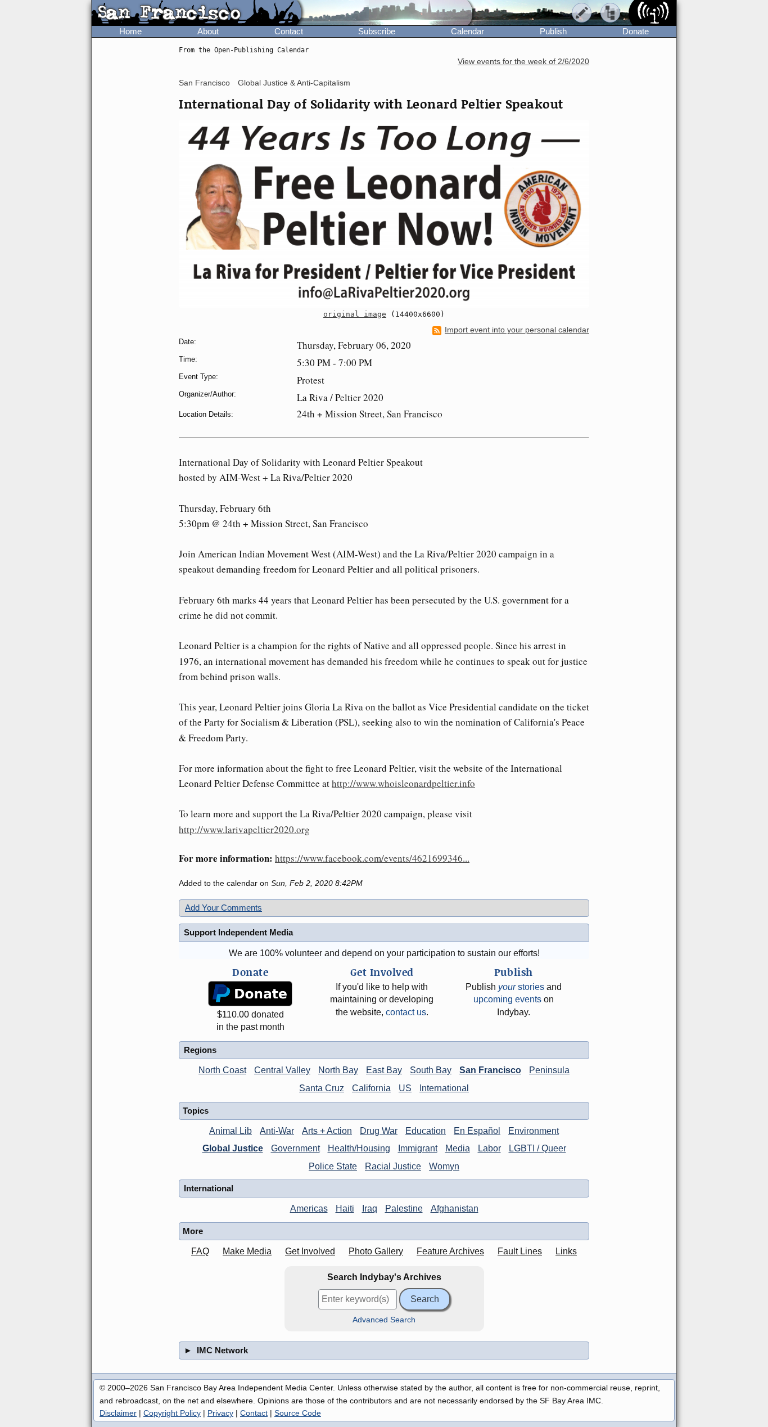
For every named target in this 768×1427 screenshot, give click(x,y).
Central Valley (282, 1070)
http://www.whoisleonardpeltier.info (403, 783)
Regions (200, 1050)
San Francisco (204, 82)
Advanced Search (384, 1320)
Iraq (369, 1208)
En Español (477, 1131)
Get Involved (310, 1251)
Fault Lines (520, 1251)
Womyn (444, 1166)
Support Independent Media (238, 932)
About (208, 31)
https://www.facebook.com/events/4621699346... (372, 858)
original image (354, 314)
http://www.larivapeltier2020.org (244, 829)
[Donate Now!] (250, 993)
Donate (635, 31)
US (405, 1088)
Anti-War (277, 1131)
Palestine (404, 1208)
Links (566, 1251)
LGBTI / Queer (537, 1148)
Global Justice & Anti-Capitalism (294, 82)
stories (521, 987)
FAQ (200, 1251)
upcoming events (507, 999)
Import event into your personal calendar (517, 330)
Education (425, 1131)
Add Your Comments (223, 907)
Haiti (345, 1208)
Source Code (297, 1412)
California (371, 1088)
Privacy (220, 1412)
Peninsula (549, 1070)
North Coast (222, 1070)
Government (295, 1148)
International (444, 1088)
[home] (196, 13)
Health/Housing (359, 1148)
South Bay (430, 1070)
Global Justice (232, 1148)
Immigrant (417, 1148)
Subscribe (376, 31)
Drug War (378, 1131)
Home (130, 31)
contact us (406, 1012)
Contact (288, 31)
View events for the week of (523, 61)
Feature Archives (450, 1251)
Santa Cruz (321, 1088)
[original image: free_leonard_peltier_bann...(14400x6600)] (384, 214)
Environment (533, 1131)
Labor (489, 1148)
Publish (553, 31)
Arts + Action (327, 1131)
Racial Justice (393, 1166)
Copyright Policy (172, 1412)
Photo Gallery (376, 1251)
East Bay (384, 1070)
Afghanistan (454, 1208)
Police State (333, 1166)
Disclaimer (118, 1412)
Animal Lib (230, 1131)
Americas (309, 1208)
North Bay (338, 1070)
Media (457, 1148)
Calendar (467, 31)
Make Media (247, 1251)
